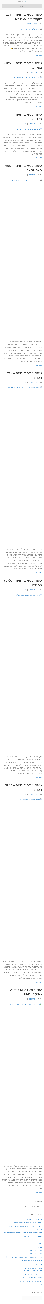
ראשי (40, 1244)
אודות (40, 1247)
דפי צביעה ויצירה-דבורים (33, 1271)
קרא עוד (39, 55)
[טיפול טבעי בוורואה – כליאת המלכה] (22, 673)
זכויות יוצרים (37, 1265)
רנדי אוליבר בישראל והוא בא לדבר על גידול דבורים (23, 1233)
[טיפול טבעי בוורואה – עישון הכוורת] (22, 466)
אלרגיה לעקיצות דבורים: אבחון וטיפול (28, 1223)
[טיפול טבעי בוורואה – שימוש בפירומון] (27, 78)
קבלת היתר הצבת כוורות (32, 1236)
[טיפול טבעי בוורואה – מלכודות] (29, 129)
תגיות (40, 1285)
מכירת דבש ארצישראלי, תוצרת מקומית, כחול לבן (23, 1257)
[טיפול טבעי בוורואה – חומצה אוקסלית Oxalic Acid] (31, 29)
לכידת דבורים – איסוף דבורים (31, 1281)
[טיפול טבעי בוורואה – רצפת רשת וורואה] (22, 258)
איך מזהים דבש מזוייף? (33, 1219)
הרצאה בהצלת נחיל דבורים (31, 1277)
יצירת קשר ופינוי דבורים (33, 1275)
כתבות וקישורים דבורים (33, 1268)
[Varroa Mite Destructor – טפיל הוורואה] (22, 1082)
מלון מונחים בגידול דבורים (32, 1261)
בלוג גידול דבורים (35, 1251)
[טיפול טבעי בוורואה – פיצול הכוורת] (22, 878)
